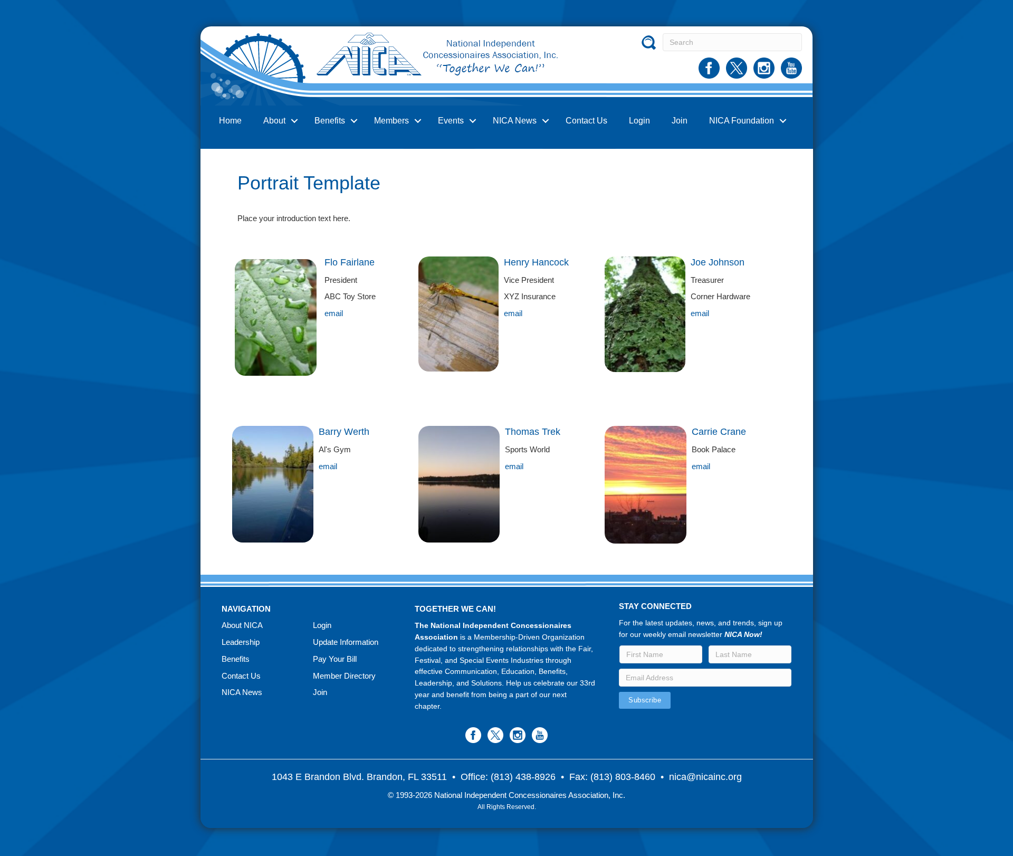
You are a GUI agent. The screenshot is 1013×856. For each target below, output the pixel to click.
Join (679, 120)
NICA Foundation (741, 120)
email (333, 313)
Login (639, 120)
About (274, 120)
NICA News (515, 120)
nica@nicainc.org (705, 777)
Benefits (329, 120)
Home (230, 120)
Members (391, 120)
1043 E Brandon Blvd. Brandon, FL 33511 (359, 777)
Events (451, 120)
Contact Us (586, 120)
